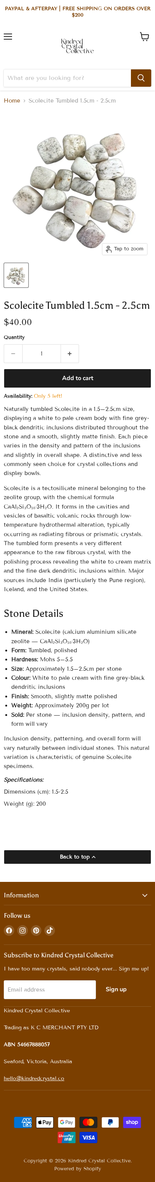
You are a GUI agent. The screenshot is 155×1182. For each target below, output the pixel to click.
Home (12, 101)
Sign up (116, 989)
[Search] (141, 78)
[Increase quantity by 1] (70, 353)
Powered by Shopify (77, 1169)
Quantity (14, 337)
